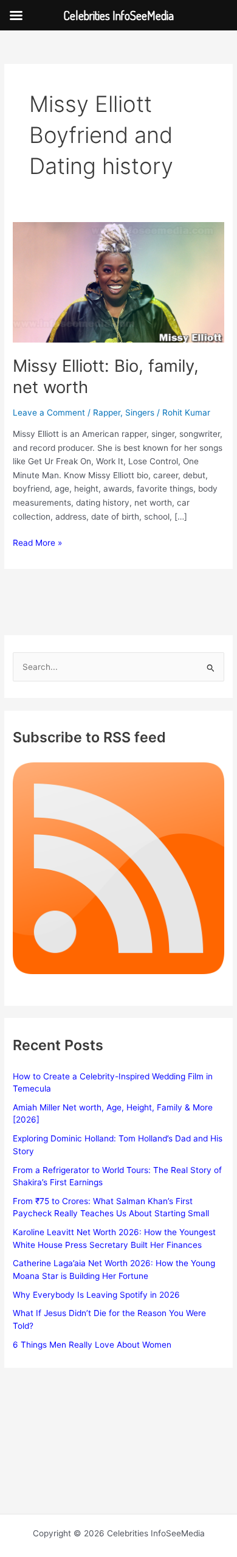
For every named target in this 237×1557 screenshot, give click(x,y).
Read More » (37, 543)
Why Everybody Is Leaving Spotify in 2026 (96, 1295)
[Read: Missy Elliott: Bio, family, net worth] (118, 282)
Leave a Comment (49, 412)
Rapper (106, 412)
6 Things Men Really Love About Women (92, 1345)
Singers (139, 412)
